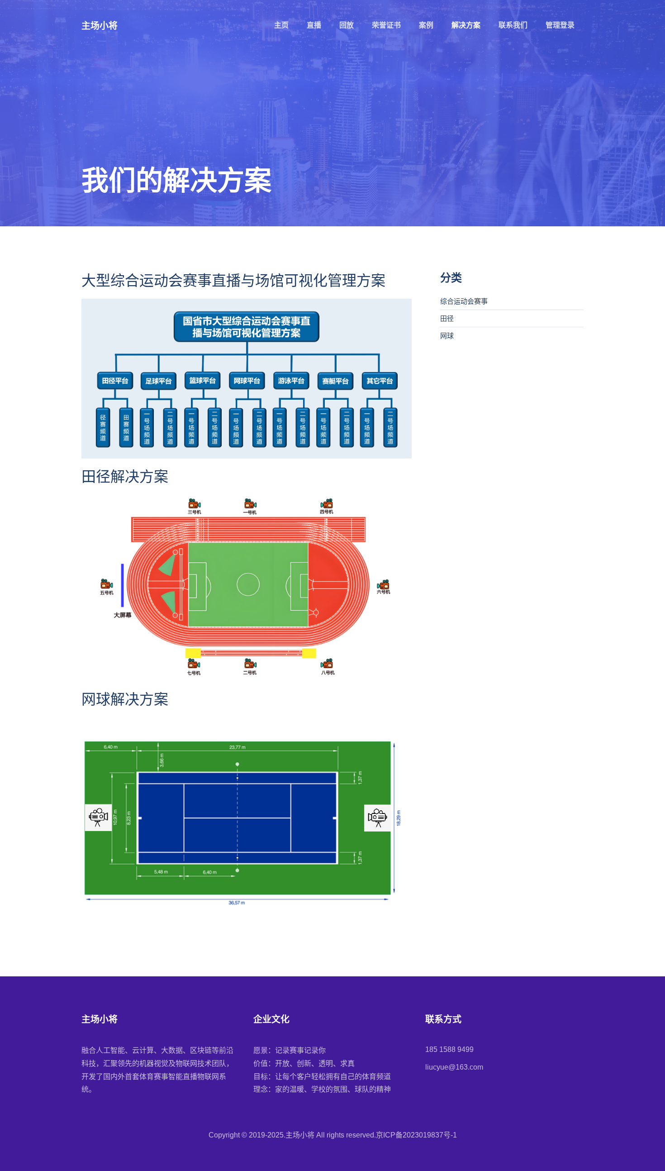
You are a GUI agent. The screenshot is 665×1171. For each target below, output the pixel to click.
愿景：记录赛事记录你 (289, 1050)
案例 (426, 25)
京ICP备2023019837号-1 (416, 1135)
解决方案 (465, 25)
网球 (447, 335)
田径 (447, 318)
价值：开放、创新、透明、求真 (304, 1063)
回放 (346, 25)
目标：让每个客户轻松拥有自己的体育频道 (322, 1076)
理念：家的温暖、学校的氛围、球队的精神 (322, 1089)
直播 (314, 25)
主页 (281, 25)
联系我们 (513, 25)
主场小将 (99, 26)
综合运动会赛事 (464, 301)
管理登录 (560, 25)
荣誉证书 (386, 25)
